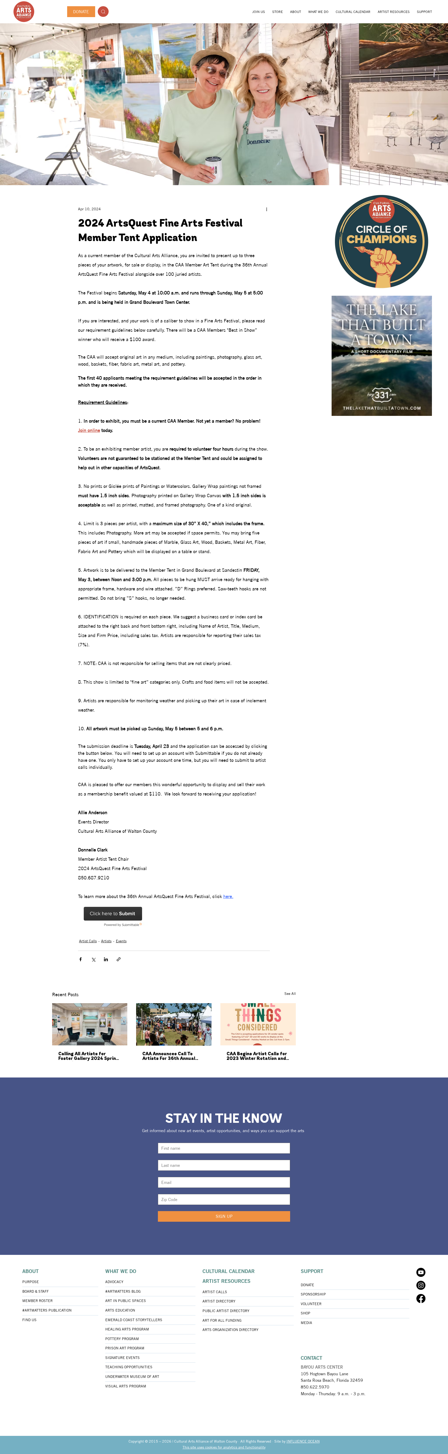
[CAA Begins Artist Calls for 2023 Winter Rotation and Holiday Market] (258, 1024)
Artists (106, 941)
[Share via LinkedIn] (105, 959)
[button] (296, 11)
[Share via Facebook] (80, 959)
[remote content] (123, 916)
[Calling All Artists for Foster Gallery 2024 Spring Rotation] (90, 1024)
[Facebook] (420, 1298)
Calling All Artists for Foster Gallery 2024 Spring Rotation (88, 1056)
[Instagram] (420, 1285)
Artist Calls (88, 941)
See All (290, 993)
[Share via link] (118, 959)
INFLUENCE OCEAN (303, 1441)
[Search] (103, 11)
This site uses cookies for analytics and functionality (224, 1447)
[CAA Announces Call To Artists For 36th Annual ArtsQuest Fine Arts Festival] (174, 1024)
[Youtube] (420, 1272)
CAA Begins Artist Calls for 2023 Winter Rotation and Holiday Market (257, 1056)
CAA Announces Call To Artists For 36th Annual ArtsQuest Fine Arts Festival (168, 1056)
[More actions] (267, 209)
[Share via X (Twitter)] (93, 959)
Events (121, 941)
